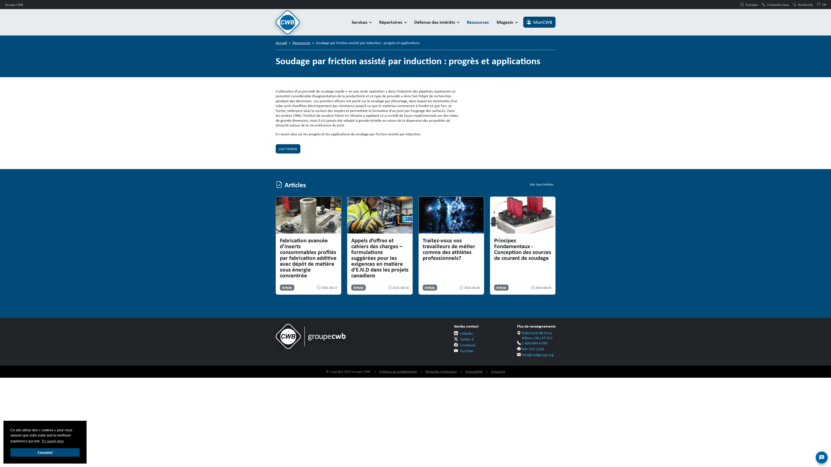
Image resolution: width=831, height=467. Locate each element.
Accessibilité (474, 371)
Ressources (478, 22)
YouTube (466, 350)
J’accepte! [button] (45, 452)
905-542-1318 (533, 349)
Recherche (805, 4)
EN (824, 4)
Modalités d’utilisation (441, 371)
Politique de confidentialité (398, 371)
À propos (752, 4)
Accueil (281, 42)
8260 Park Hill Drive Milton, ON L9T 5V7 (537, 335)
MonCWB (542, 22)
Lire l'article (288, 148)
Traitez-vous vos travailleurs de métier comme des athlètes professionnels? (449, 249)
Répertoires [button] (391, 22)
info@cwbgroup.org (537, 354)
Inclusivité (498, 371)
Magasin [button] (505, 22)
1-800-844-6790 (534, 343)
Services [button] (360, 22)
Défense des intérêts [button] (435, 22)
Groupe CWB (14, 4)
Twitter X (467, 339)
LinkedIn (466, 333)
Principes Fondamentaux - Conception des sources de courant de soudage (522, 249)
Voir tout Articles (541, 184)
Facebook (467, 345)
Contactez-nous (778, 4)
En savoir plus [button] (53, 441)
